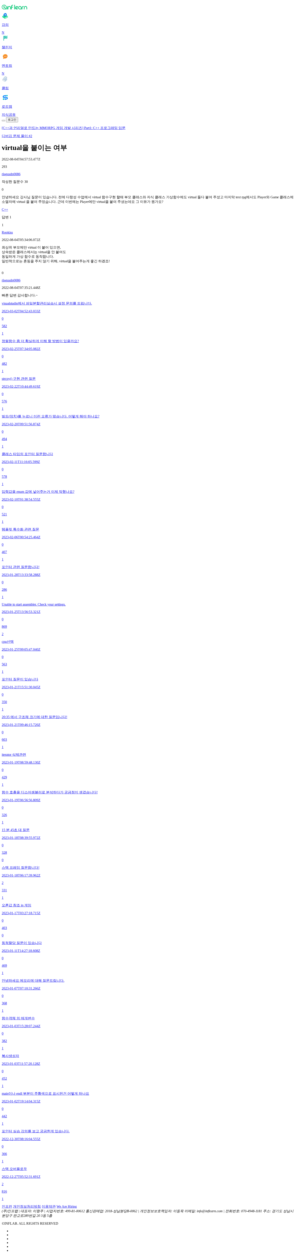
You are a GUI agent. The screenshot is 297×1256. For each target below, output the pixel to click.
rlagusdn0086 (11, 174)
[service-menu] (3, 120)
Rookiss (7, 232)
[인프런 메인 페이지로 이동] (148, 7)
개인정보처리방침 (27, 1206)
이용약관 (49, 1206)
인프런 (7, 1206)
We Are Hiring (67, 1206)
